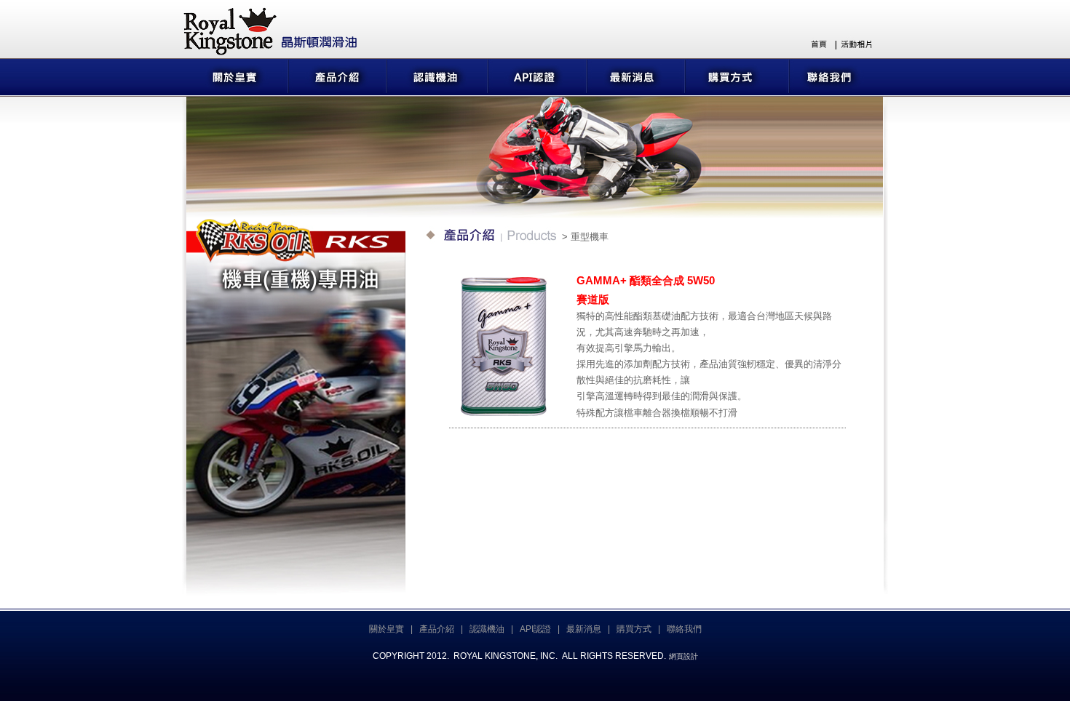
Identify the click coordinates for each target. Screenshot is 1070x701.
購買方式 (634, 629)
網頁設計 (683, 656)
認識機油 (486, 629)
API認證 (535, 629)
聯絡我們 (684, 629)
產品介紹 (436, 629)
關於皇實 (386, 629)
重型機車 (590, 236)
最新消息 (583, 629)
